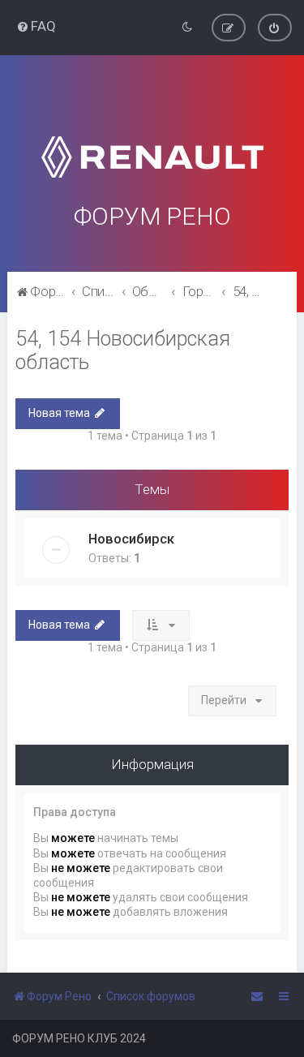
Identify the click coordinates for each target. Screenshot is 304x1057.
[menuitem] (36, 26)
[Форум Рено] (152, 137)
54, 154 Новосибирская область (122, 350)
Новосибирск (131, 539)
